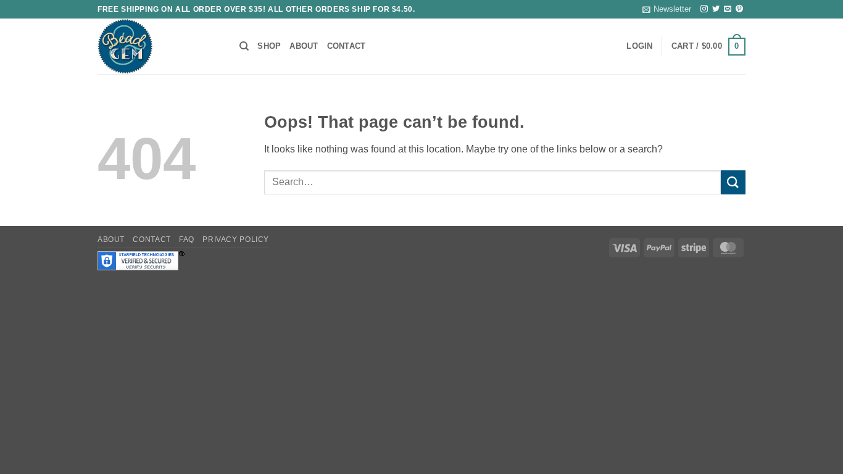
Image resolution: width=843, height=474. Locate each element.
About (303, 46)
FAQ (186, 239)
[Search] (244, 46)
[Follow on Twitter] (716, 9)
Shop (269, 46)
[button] (666, 9)
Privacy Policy (235, 239)
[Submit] (733, 182)
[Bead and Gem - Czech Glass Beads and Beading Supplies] (159, 46)
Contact (346, 46)
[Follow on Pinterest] (739, 9)
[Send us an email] (727, 9)
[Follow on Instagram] (704, 9)
